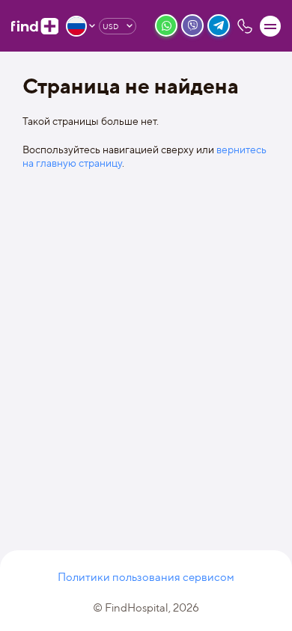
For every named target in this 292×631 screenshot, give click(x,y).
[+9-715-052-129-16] (244, 26)
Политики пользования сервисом (146, 577)
